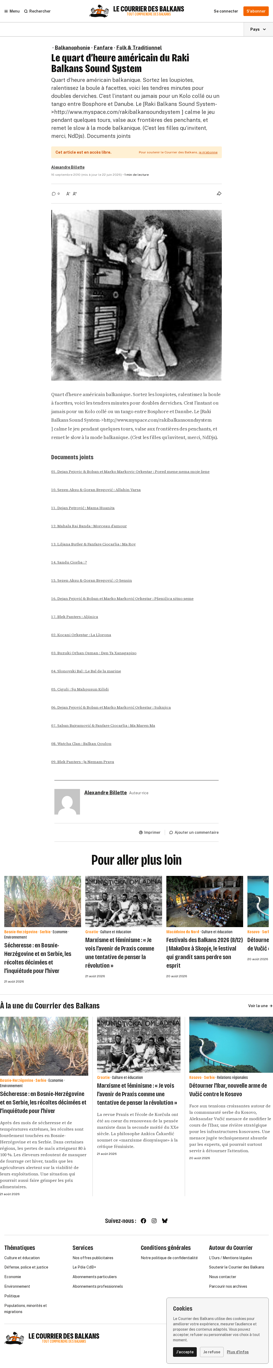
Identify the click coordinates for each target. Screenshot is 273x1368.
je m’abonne (208, 152)
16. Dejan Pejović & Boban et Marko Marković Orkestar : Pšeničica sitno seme (122, 598)
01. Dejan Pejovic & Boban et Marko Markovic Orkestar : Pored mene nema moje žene (130, 471)
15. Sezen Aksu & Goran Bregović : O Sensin (91, 580)
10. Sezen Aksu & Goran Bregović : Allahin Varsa (96, 489)
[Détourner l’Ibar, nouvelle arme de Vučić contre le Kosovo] (231, 1044)
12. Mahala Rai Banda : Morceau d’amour (89, 526)
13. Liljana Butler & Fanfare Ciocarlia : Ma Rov (93, 544)
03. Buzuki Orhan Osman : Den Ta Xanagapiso (93, 653)
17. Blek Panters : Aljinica (74, 616)
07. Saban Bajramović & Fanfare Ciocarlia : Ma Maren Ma (103, 725)
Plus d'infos (238, 1352)
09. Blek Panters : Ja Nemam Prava (82, 761)
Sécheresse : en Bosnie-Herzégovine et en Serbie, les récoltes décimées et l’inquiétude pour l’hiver (43, 1102)
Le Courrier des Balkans (148, 9)
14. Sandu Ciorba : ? (69, 562)
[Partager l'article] (219, 193)
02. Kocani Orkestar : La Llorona (81, 634)
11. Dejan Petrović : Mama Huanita (83, 507)
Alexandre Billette (68, 167)
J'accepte (185, 1352)
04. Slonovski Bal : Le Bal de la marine (86, 671)
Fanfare (103, 47)
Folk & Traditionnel (139, 47)
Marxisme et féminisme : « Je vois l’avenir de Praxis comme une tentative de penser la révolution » (137, 1094)
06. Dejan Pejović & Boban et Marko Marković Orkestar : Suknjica (111, 707)
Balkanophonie (72, 47)
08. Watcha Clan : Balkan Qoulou (81, 743)
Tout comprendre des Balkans (149, 14)
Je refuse (211, 1352)
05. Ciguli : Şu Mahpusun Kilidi (80, 689)
